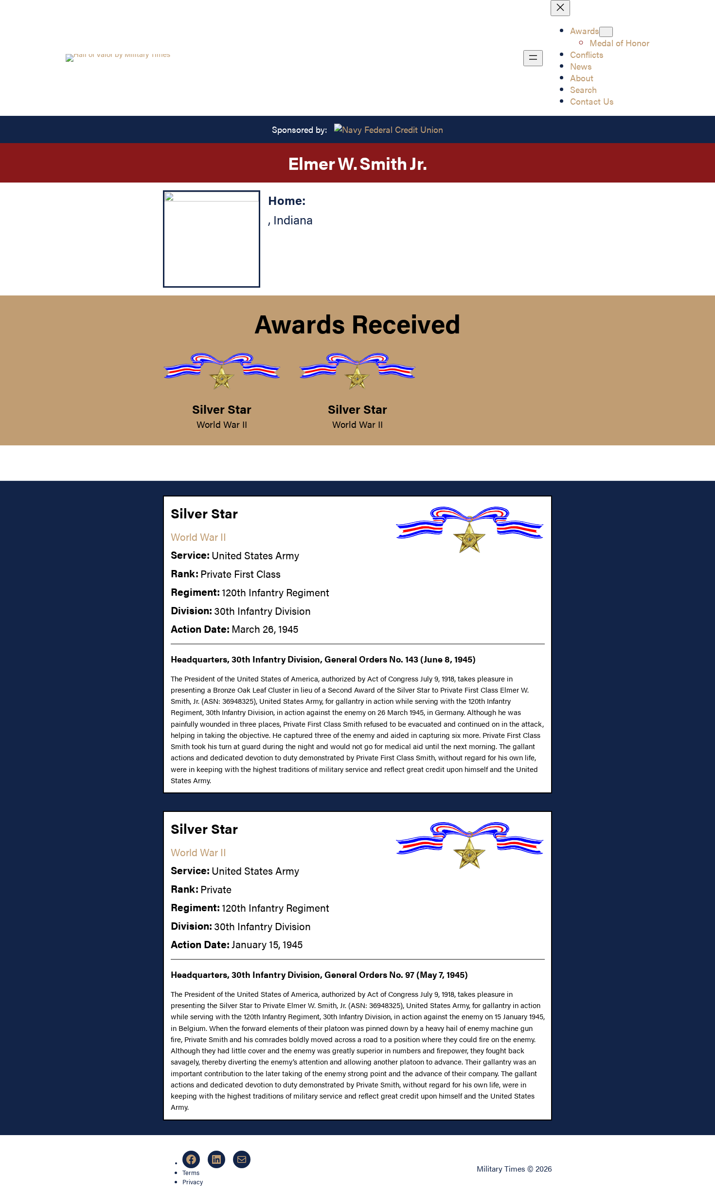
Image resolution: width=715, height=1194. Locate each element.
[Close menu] (560, 8)
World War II (222, 424)
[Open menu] (533, 58)
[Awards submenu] (606, 32)
